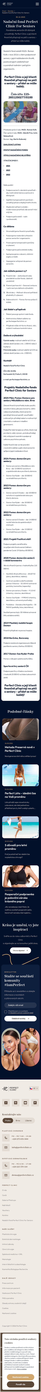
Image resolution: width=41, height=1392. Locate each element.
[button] (34, 1088)
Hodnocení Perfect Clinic (12, 1293)
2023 (8, 170)
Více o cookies (22, 1369)
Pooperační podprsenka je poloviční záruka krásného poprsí (19, 897)
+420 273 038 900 (20, 1139)
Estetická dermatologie (11, 1239)
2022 (8, 174)
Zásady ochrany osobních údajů (14, 1303)
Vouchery (6, 1210)
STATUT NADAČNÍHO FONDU (15, 150)
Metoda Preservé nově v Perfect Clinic (20, 749)
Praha (7, 1120)
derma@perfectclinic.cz (23, 1175)
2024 (8, 166)
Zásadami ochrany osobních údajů (21, 1013)
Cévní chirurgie (8, 1249)
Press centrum (7, 1283)
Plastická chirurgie (9, 1234)
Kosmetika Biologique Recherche (15, 1269)
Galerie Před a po (9, 1200)
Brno (18, 1120)
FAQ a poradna (8, 1298)
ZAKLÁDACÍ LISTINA (12, 144)
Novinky (10, 11)
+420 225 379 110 (19, 1167)
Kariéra (5, 1215)
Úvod (4, 11)
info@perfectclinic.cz (21, 1147)
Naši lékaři (6, 1205)
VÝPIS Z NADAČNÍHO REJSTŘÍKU (17, 155)
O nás (4, 1190)
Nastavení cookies (9, 1313)
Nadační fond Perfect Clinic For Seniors (15, 13)
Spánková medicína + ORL (12, 1254)
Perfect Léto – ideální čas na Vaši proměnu (20, 795)
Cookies (5, 1308)
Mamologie (6, 1259)
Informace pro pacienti (11, 1288)
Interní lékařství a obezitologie (14, 1264)
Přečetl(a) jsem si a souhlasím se (20, 1012)
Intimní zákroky (8, 1244)
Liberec (28, 1120)
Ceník (4, 1195)
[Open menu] (37, 4)
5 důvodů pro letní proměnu (16, 847)
